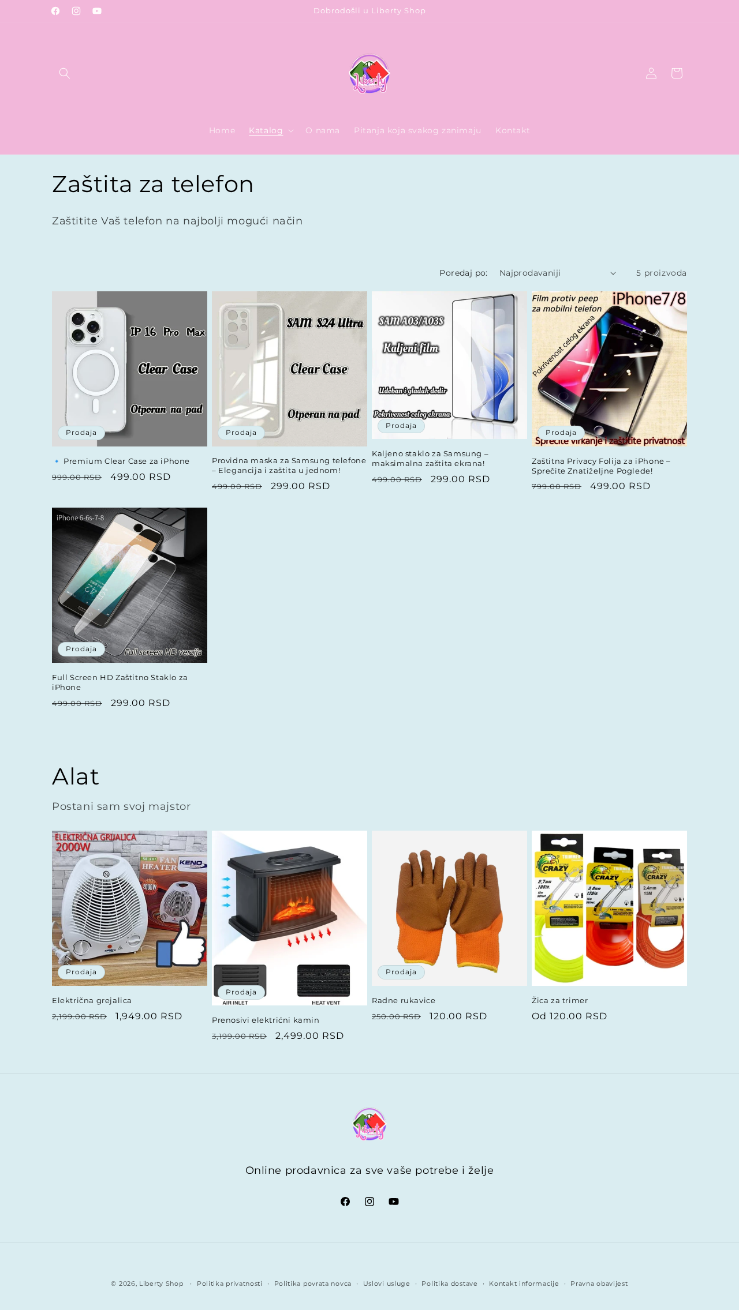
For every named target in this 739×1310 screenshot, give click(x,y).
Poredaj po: (463, 273)
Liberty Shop (161, 1283)
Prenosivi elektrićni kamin (266, 1019)
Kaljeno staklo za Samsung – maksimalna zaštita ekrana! (430, 458)
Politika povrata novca (313, 1283)
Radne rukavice (403, 1000)
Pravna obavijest (599, 1283)
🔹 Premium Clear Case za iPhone (121, 461)
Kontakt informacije (524, 1283)
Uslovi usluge (386, 1283)
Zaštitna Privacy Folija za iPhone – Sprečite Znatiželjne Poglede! (601, 465)
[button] (64, 73)
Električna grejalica (92, 1000)
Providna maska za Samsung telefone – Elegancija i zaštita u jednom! (289, 465)
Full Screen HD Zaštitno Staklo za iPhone (120, 682)
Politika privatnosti (230, 1283)
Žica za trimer (560, 1000)
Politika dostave (449, 1283)
